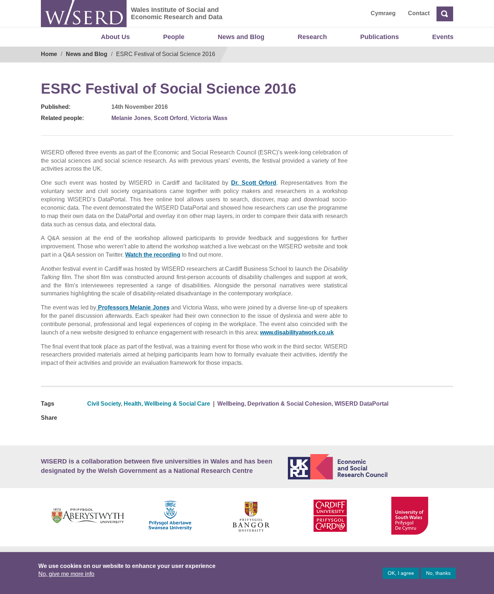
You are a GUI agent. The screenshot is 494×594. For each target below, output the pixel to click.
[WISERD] (84, 13)
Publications (379, 36)
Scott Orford (170, 118)
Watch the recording (152, 255)
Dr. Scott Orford (253, 183)
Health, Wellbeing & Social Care (167, 404)
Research (312, 36)
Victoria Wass (208, 118)
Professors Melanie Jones (133, 307)
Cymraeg (383, 13)
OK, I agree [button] (401, 573)
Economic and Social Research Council (370, 466)
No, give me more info (66, 574)
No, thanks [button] (438, 573)
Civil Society (104, 404)
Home (49, 54)
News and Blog (241, 36)
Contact (419, 13)
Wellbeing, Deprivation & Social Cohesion (274, 404)
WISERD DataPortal (361, 404)
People (173, 36)
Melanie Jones (131, 118)
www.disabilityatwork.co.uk (297, 332)
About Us (115, 36)
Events (442, 36)
